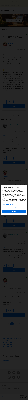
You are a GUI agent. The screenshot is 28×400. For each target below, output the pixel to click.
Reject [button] (14, 208)
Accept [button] (14, 211)
